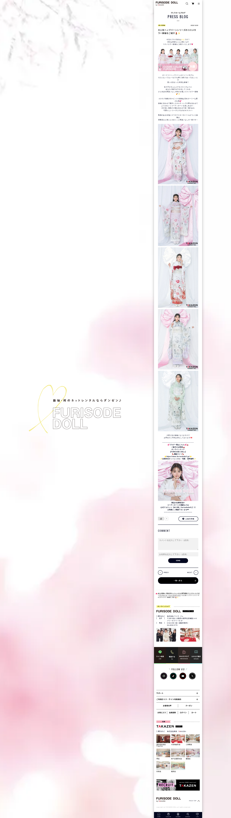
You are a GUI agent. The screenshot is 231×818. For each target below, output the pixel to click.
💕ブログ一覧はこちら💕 (177, 445)
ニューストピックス (175, 595)
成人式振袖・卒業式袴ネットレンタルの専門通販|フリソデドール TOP (179, 593)
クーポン (189, 706)
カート (193, 713)
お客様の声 (167, 706)
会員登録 (172, 713)
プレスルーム (163, 595)
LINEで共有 (190, 519)
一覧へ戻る (178, 580)
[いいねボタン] (161, 518)
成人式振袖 (162, 25)
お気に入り (161, 713)
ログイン (183, 713)
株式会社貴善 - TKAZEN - (177, 731)
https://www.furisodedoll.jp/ (178, 456)
